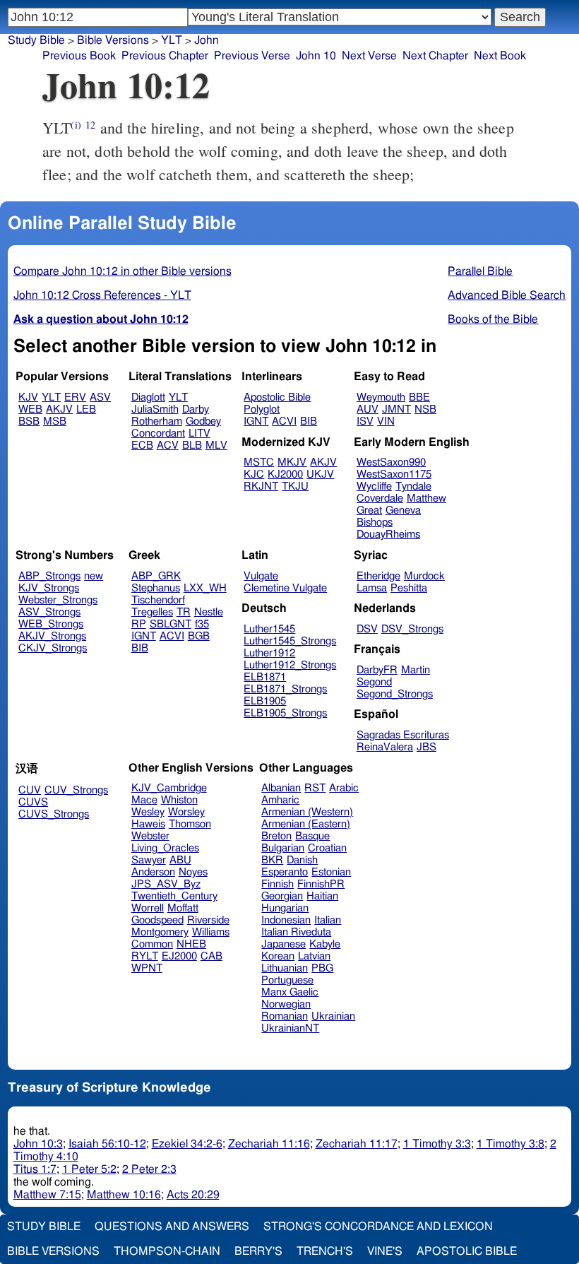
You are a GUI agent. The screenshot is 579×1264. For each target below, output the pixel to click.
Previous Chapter (164, 55)
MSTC (259, 462)
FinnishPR (321, 884)
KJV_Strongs (48, 588)
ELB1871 (265, 677)
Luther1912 (269, 653)
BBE (419, 397)
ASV (100, 397)
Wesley (148, 812)
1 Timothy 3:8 (510, 1144)
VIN (386, 421)
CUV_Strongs (76, 790)
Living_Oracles (165, 848)
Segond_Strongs (395, 694)
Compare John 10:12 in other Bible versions (122, 271)
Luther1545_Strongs (290, 641)
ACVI (284, 421)
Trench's (325, 1251)
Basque (312, 836)
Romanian (284, 1016)
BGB (199, 636)
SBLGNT (170, 624)
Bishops (375, 522)
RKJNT (261, 486)
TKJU (295, 486)
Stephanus (155, 588)
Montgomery (160, 932)
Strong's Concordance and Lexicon (378, 1226)
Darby (195, 409)
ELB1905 (265, 701)
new (93, 576)
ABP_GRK (156, 576)
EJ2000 (179, 956)
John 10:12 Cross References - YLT (102, 295)
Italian (327, 920)
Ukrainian (333, 1016)
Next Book (500, 55)
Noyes (193, 872)
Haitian (322, 896)
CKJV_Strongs (52, 648)
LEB (86, 409)
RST (315, 788)
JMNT (396, 409)
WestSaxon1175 (394, 474)
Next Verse (369, 55)
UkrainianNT (290, 1028)
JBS (426, 747)
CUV (29, 790)
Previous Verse (252, 55)
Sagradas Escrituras (403, 735)
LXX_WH (205, 588)
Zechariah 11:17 (357, 1144)
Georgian (282, 896)
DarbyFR (377, 670)
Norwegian (286, 1004)
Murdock (424, 576)
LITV (199, 433)
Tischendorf (158, 600)
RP (138, 624)
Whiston (179, 800)
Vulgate (261, 576)
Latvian (314, 956)
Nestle (208, 612)
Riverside (208, 920)
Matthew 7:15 (47, 1194)
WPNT (146, 968)
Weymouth (381, 397)
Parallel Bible (480, 271)
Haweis (148, 824)
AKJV (59, 409)
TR (184, 612)
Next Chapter (435, 55)
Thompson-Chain (167, 1251)
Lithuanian (284, 968)
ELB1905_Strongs (285, 713)
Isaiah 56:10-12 (107, 1144)
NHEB (191, 944)
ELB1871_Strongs (285, 689)
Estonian (331, 872)
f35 (202, 624)
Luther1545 (269, 629)
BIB (308, 421)
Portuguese (287, 980)
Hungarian (285, 908)
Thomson (190, 824)
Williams (210, 932)
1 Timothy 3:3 (437, 1144)
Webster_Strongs (57, 600)
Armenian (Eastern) (305, 824)
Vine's (384, 1251)
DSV (367, 629)
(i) (75, 124)
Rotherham (156, 421)
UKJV (320, 474)
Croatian (327, 848)
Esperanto (284, 872)
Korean (277, 956)
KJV (28, 397)
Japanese (283, 944)
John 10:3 (38, 1144)
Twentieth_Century (174, 896)
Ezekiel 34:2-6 (187, 1144)
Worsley (186, 812)
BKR (272, 860)
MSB (54, 421)
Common (152, 944)
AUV (367, 409)
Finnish (277, 884)
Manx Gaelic (289, 992)
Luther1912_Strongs (290, 665)
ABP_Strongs (49, 576)
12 (90, 124)
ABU (180, 860)
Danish (302, 860)
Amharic (280, 800)
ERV (75, 397)
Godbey (203, 421)
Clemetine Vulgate (285, 588)
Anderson (153, 872)
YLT (171, 40)
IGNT (256, 421)
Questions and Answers (172, 1226)
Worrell (147, 908)
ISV (365, 421)
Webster (150, 836)
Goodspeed (157, 920)
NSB (425, 409)
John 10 (316, 55)
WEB (30, 409)
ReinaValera (385, 747)
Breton (276, 836)
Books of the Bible (493, 319)
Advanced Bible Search (507, 295)
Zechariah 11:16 (269, 1144)
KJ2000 (285, 474)
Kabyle (324, 944)
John (206, 40)
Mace (144, 800)
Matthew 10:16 (124, 1194)
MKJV (291, 462)
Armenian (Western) (307, 812)
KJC (254, 474)
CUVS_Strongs (53, 814)
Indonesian (286, 920)
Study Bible (36, 40)
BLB (192, 445)
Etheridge (378, 576)
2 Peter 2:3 (149, 1169)
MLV (216, 445)
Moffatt (182, 908)
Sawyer (148, 860)
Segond (374, 682)
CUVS (33, 802)
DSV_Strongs (412, 629)
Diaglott (148, 397)
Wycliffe (374, 486)
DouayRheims (388, 534)
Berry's (258, 1251)
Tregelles (152, 612)
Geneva (403, 510)
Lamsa (372, 588)
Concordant (158, 433)
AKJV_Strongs (52, 636)
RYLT (144, 956)
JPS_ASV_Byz (166, 884)
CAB (211, 956)
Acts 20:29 (193, 1194)
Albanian (281, 788)
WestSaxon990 (391, 462)
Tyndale (413, 486)
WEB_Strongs (50, 624)
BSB (29, 421)
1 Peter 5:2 (89, 1169)
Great (369, 510)
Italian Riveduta (296, 932)
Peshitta (408, 588)
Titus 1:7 (34, 1169)
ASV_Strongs (49, 612)
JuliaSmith (155, 409)
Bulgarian (282, 848)
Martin (415, 670)
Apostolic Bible (467, 1251)
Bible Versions (113, 40)
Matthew (426, 498)
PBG (322, 968)
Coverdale (380, 498)
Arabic (344, 788)
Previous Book (79, 55)
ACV (168, 445)
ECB (142, 445)
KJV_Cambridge (169, 788)
